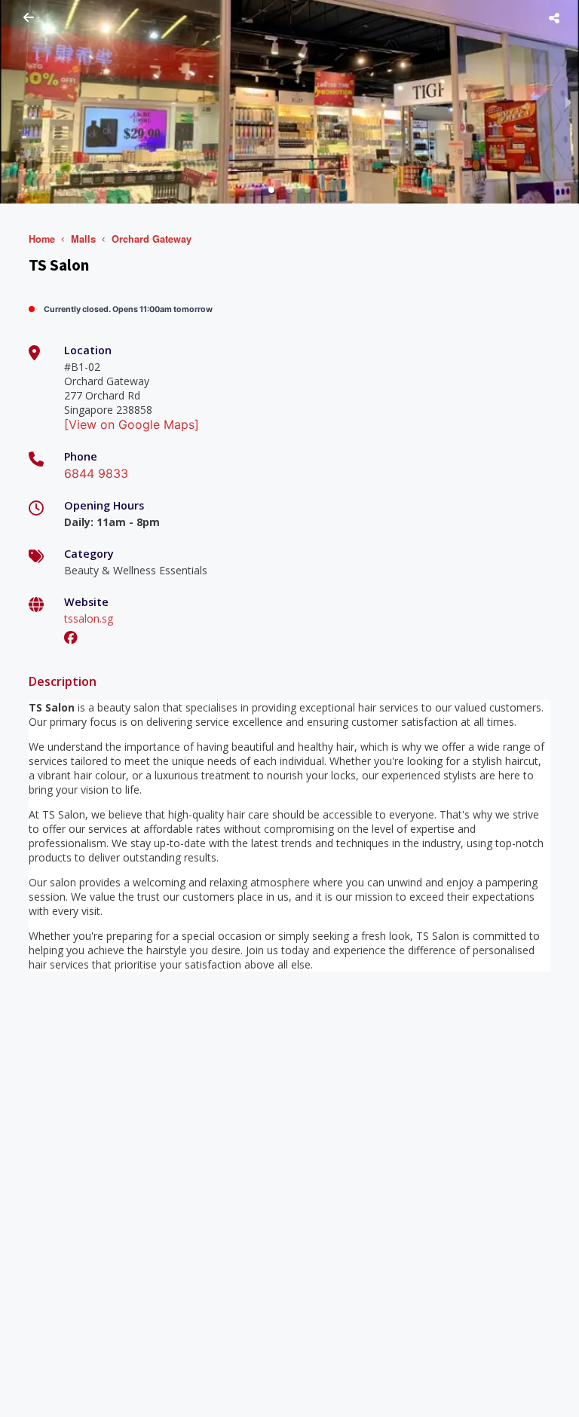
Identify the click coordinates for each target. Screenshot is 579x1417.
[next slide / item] (568, 102)
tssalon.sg (88, 618)
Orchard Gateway (151, 239)
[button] (271, 190)
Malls (83, 239)
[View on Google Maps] (131, 424)
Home (42, 239)
